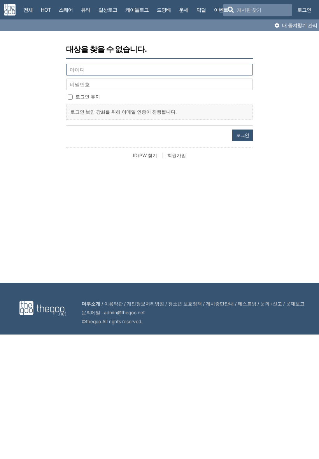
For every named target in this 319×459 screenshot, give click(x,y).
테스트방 (247, 304)
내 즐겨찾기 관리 (299, 25)
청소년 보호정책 (185, 304)
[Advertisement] (161, 221)
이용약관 (113, 304)
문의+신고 (271, 304)
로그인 (304, 10)
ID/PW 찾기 (145, 155)
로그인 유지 (87, 97)
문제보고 (295, 304)
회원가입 (176, 155)
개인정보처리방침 (145, 304)
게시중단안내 (220, 304)
